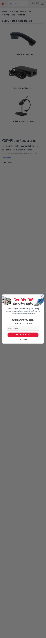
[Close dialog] (41, 296)
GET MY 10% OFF (23, 335)
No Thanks (23, 339)
